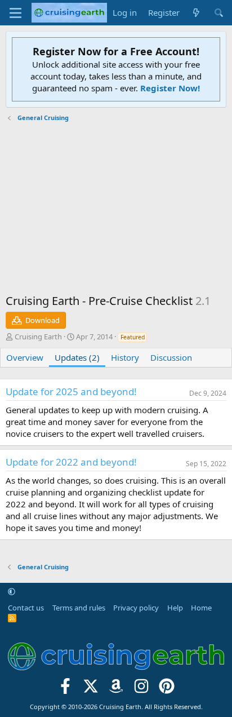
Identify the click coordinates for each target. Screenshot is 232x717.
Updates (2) (77, 357)
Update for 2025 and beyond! (71, 391)
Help (175, 608)
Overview (24, 357)
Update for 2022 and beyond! (71, 461)
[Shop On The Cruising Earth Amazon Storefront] (116, 689)
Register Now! (170, 88)
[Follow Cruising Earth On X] (91, 689)
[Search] (219, 12)
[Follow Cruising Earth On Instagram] (141, 689)
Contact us (26, 608)
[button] (11, 591)
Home (201, 608)
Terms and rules (78, 608)
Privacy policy (136, 608)
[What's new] (196, 12)
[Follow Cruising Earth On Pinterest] (166, 689)
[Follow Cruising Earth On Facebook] (65, 689)
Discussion (171, 357)
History (125, 357)
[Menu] (15, 13)
